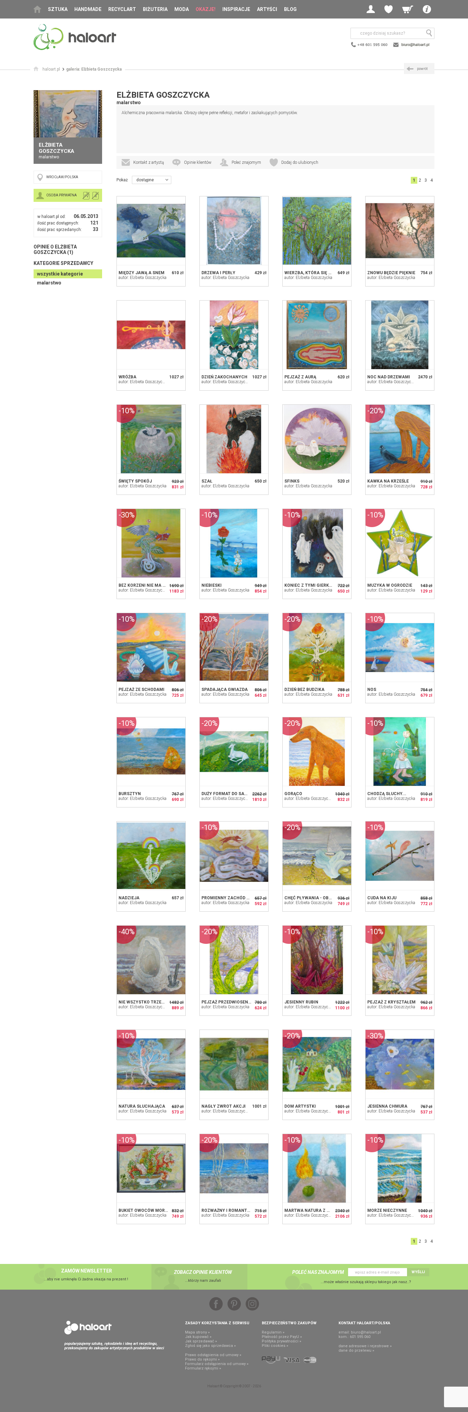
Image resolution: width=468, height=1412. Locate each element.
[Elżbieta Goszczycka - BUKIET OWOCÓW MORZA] (151, 1168)
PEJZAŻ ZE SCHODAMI (141, 689)
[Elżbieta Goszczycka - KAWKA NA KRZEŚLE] (400, 439)
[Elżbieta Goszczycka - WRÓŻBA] (151, 335)
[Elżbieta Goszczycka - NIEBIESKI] (234, 543)
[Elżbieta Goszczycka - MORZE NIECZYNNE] (400, 1168)
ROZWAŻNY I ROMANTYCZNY (231, 1210)
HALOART (88, 1328)
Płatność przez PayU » (282, 1337)
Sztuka (57, 9)
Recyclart (122, 9)
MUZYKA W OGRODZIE (389, 585)
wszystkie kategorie (60, 274)
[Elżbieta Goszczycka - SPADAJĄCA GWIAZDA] (234, 647)
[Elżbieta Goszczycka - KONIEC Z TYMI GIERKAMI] (317, 543)
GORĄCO (293, 793)
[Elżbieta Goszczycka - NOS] (400, 647)
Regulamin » (273, 1332)
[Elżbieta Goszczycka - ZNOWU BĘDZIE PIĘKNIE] (400, 230)
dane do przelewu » (356, 1350)
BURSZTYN (130, 793)
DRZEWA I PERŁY (218, 272)
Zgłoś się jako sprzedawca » (210, 1345)
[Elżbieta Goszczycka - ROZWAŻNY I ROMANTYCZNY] (234, 1168)
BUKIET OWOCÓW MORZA (145, 1210)
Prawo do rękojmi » (202, 1359)
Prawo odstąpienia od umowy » (213, 1355)
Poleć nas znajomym (318, 1272)
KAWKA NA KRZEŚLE (388, 481)
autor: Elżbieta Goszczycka (143, 277)
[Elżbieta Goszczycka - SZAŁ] (234, 439)
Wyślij (418, 1272)
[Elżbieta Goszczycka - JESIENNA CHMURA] (400, 1064)
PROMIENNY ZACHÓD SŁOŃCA (232, 898)
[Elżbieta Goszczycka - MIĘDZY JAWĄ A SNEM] (151, 230)
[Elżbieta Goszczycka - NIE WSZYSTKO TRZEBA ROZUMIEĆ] (151, 960)
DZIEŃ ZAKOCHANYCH (224, 377)
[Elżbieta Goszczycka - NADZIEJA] (151, 855)
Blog (290, 9)
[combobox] (151, 180)
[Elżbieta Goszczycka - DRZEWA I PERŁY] (234, 230)
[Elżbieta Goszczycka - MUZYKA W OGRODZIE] (400, 543)
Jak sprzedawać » (201, 1341)
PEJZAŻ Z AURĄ (300, 377)
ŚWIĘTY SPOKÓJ (135, 481)
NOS (371, 689)
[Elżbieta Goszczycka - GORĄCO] (317, 751)
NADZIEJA (129, 898)
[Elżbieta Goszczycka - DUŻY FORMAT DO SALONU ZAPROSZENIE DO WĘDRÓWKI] (234, 751)
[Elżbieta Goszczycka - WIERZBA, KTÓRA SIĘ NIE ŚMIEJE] (317, 230)
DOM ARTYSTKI (300, 1106)
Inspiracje (236, 9)
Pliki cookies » (275, 1345)
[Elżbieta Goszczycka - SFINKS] (317, 439)
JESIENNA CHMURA (387, 1106)
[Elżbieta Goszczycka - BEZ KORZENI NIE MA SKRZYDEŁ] (151, 543)
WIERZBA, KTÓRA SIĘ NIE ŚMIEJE (317, 272)
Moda (181, 9)
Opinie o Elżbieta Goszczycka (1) (55, 249)
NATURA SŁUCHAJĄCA (142, 1106)
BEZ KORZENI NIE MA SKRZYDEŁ (151, 585)
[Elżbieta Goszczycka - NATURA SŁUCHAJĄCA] (151, 1064)
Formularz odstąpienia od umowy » (216, 1364)
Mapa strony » (197, 1332)
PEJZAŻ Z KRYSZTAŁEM (391, 1002)
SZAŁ (206, 481)
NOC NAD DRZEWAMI (388, 377)
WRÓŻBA (127, 377)
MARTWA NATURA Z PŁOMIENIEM (318, 1210)
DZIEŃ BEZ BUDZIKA (304, 689)
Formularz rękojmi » (203, 1368)
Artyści (267, 9)
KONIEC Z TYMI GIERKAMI (310, 585)
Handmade (87, 9)
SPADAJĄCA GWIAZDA (224, 689)
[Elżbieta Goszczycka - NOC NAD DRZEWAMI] (400, 335)
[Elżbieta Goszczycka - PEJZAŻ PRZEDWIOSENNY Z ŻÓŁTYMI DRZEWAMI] (234, 960)
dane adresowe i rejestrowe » (365, 1346)
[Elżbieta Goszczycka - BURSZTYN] (151, 751)
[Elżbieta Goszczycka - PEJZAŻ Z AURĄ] (317, 335)
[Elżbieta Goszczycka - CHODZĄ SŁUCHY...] (400, 751)
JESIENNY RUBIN (301, 1002)
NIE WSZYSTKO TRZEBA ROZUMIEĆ (154, 1002)
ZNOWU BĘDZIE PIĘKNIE (391, 272)
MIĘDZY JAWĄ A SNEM (141, 272)
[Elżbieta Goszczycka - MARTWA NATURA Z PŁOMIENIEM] (317, 1168)
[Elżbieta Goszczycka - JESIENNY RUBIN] (317, 960)
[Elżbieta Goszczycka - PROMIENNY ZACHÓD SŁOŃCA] (234, 855)
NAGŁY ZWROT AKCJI (223, 1106)
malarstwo (49, 282)
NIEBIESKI (211, 585)
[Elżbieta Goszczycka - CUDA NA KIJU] (400, 855)
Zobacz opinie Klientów (203, 1272)
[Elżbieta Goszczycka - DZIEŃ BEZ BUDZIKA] (317, 647)
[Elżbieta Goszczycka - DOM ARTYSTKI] (317, 1064)
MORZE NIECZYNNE (387, 1210)
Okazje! (205, 9)
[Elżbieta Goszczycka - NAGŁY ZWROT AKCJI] (234, 1064)
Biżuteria (155, 9)
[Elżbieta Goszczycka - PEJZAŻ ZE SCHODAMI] (151, 647)
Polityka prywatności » (281, 1341)
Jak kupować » (198, 1337)
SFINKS (291, 481)
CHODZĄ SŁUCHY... (386, 793)
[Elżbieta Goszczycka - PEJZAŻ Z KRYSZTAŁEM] (400, 960)
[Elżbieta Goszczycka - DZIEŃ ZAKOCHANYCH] (234, 335)
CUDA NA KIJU (381, 898)
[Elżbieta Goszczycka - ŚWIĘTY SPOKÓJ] (151, 439)
